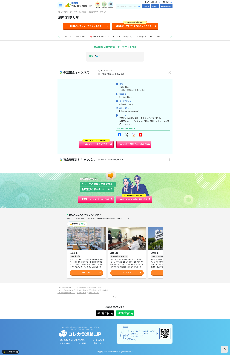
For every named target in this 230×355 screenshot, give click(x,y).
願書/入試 (127, 36)
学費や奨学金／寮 (144, 36)
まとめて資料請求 (166, 6)
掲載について (99, 343)
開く (98, 56)
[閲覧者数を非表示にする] (17, 352)
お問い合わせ (65, 343)
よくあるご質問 (98, 340)
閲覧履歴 (155, 6)
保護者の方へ (167, 2)
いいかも (146, 6)
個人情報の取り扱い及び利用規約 (72, 340)
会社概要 (82, 343)
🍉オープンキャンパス (99, 36)
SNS (158, 36)
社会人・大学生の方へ (151, 2)
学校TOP (67, 36)
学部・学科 (80, 36)
